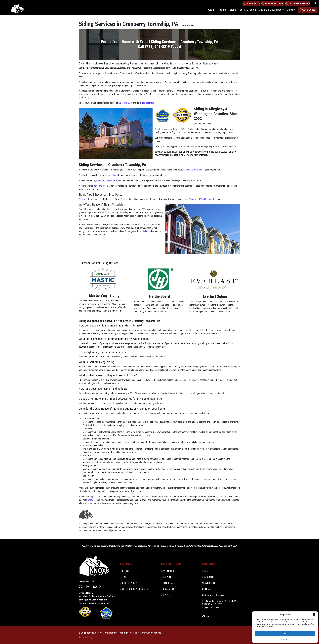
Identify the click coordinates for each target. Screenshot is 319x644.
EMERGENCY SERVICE (300, 3)
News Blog (208, 583)
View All (166, 595)
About (211, 9)
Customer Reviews (213, 595)
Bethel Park (168, 583)
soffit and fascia (101, 185)
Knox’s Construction (193, 169)
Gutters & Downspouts (271, 9)
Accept (285, 633)
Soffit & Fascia (248, 9)
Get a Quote (308, 9)
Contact (291, 9)
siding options (111, 175)
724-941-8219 (253, 3)
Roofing (222, 9)
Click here (83, 199)
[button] (314, 614)
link (147, 231)
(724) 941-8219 (125, 103)
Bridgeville (168, 589)
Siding (233, 9)
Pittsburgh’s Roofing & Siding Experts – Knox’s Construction (220, 604)
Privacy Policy (285, 639)
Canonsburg (168, 571)
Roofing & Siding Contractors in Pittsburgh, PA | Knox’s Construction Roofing (123, 632)
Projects (208, 577)
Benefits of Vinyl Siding (200, 199)
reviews (91, 500)
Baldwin (166, 577)
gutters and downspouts (106, 180)
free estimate (148, 103)
